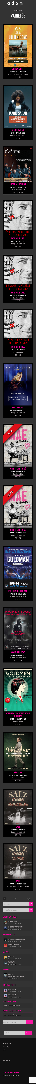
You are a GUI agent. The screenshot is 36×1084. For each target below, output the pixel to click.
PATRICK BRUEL (18, 238)
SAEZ (18, 826)
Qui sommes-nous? (7, 1044)
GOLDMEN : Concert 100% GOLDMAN (18, 714)
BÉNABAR (18, 772)
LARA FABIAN (18, 407)
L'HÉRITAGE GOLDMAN (18, 590)
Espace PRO (6, 1061)
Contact (4, 1050)
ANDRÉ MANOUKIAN (18, 184)
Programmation (18, 11)
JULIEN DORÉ (18, 68)
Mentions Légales (7, 1047)
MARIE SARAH (18, 129)
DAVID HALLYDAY (18, 652)
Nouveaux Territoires (13, 1075)
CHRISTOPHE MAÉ (18, 468)
